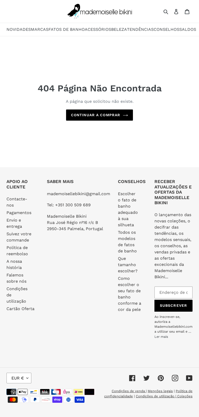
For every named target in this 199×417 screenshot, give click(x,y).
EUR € (17, 378)
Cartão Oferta (20, 308)
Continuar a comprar (95, 115)
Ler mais (161, 337)
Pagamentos (18, 212)
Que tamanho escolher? (128, 264)
